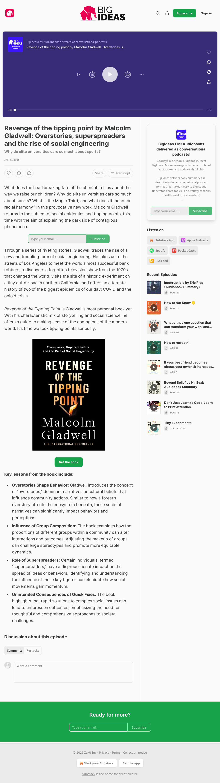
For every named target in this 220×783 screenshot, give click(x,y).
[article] (181, 287)
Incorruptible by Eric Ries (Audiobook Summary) (183, 285)
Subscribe (184, 13)
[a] (153, 287)
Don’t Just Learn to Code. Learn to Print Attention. (188, 405)
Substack (88, 774)
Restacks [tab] (32, 650)
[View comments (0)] (208, 62)
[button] (78, 74)
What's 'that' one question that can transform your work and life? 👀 (187, 324)
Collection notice (135, 752)
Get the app (131, 763)
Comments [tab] (14, 650)
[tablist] (22, 650)
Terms (116, 752)
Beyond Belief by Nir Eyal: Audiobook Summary (184, 384)
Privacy (104, 752)
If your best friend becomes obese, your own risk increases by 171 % (188, 364)
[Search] (157, 13)
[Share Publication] (167, 13)
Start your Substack (98, 763)
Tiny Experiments (177, 423)
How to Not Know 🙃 (180, 303)
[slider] (109, 110)
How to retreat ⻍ (177, 343)
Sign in (206, 13)
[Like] (8, 173)
